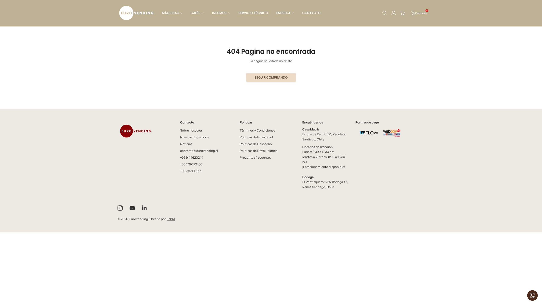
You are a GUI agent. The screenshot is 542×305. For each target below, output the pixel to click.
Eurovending (138, 219)
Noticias (186, 144)
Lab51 (171, 219)
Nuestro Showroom (194, 137)
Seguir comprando (271, 77)
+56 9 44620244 (191, 157)
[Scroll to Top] (534, 283)
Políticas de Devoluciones (258, 151)
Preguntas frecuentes (255, 157)
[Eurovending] (137, 13)
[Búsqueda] (384, 13)
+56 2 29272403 (191, 164)
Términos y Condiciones (257, 130)
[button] (402, 13)
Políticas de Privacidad (256, 137)
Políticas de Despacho (256, 144)
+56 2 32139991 (191, 171)
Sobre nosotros (191, 130)
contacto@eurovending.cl (199, 151)
